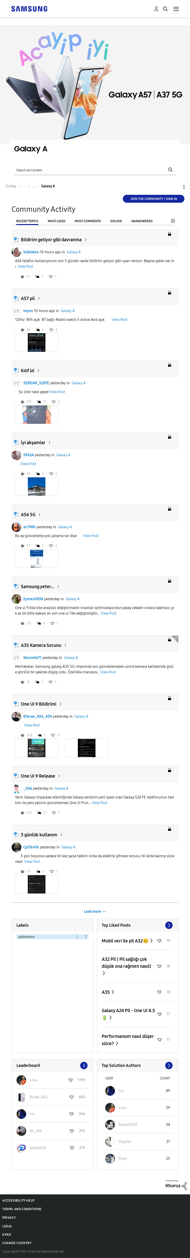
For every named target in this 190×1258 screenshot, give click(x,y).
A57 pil (28, 298)
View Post (25, 266)
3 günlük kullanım (39, 835)
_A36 (27, 788)
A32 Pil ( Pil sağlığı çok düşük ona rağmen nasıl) (126, 962)
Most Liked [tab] (56, 221)
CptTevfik (31, 847)
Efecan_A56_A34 (37, 716)
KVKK (6, 1235)
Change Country (17, 1243)
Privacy (9, 1218)
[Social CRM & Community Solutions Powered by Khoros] (176, 1184)
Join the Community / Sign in (153, 199)
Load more (92, 911)
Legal (7, 1226)
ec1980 (29, 527)
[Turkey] (29, 8)
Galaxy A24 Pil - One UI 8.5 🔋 (128, 1014)
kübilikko (31, 252)
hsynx (28, 311)
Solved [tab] (116, 221)
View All (137, 925)
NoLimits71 (32, 657)
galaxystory (26, 937)
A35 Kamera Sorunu (41, 645)
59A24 (28, 455)
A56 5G (28, 514)
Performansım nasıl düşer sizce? (128, 1039)
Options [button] (176, 187)
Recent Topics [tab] (27, 221)
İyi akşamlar (33, 442)
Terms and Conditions (22, 1209)
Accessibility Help (18, 1201)
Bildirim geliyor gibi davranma (51, 239)
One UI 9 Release (38, 776)
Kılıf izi (27, 370)
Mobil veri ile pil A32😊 (125, 941)
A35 (106, 992)
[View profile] (16, 252)
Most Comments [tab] (88, 221)
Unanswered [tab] (141, 221)
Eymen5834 (33, 599)
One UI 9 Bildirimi (38, 704)
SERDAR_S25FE (36, 383)
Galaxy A (74, 252)
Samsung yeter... (37, 586)
